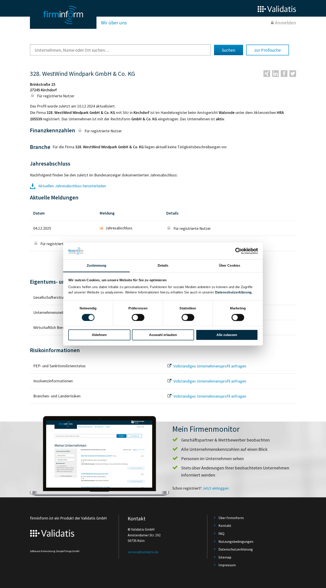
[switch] (138, 317)
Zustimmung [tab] (96, 266)
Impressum (227, 565)
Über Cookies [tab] (229, 266)
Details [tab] (163, 266)
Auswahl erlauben (163, 335)
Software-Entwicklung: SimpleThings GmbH (54, 551)
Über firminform (231, 518)
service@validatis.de (143, 552)
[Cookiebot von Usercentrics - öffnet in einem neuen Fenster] (238, 251)
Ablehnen (99, 335)
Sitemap (224, 557)
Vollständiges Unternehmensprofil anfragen (209, 366)
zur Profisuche (267, 50)
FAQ (221, 533)
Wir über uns (114, 23)
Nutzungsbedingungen (235, 541)
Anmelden (285, 23)
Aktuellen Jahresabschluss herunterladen (71, 185)
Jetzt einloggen (215, 488)
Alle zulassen (226, 335)
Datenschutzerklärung (233, 292)
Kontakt (224, 525)
